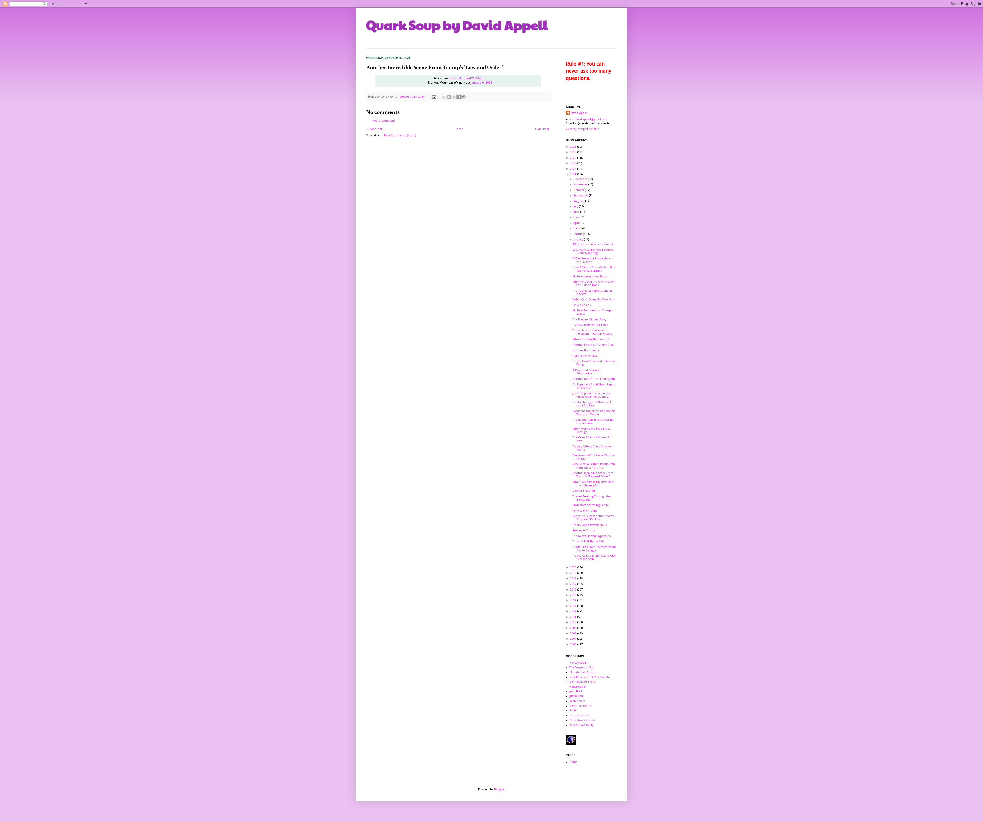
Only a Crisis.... (582, 305)
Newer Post (374, 129)
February (579, 234)
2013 (573, 606)
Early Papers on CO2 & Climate (589, 677)
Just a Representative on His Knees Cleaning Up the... (591, 395)
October (579, 190)
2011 (573, 617)
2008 (573, 633)
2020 (573, 567)
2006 (573, 644)
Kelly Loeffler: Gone (585, 510)
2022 (573, 169)
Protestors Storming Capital (591, 505)
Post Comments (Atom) (400, 135)
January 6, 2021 (482, 83)
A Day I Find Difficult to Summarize (587, 371)
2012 (573, 611)
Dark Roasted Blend (582, 681)
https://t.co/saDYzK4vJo (466, 78)
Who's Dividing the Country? (591, 339)
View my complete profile (582, 129)
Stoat (572, 710)
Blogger (499, 789)
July (576, 206)
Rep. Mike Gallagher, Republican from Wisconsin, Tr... (594, 465)
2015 (573, 595)
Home (459, 129)
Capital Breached (584, 490)
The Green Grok (579, 715)
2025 (573, 152)
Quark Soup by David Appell (457, 25)
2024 (573, 158)
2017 (573, 584)
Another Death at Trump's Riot (593, 344)
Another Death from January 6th (594, 379)
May (576, 217)
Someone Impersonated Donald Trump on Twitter (594, 412)
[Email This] (444, 96)
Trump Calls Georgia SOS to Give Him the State (594, 557)
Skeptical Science (580, 706)
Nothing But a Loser (586, 350)
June (576, 212)
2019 (573, 573)
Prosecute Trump (584, 530)
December (580, 179)
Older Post (542, 129)
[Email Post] (433, 96)
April (576, 223)
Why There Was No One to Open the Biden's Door (594, 283)
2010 (573, 622)
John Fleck (575, 691)
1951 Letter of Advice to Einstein (594, 244)
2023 (573, 163)
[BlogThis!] (449, 96)
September (581, 195)
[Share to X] (454, 96)
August (578, 201)
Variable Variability (581, 725)
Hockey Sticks (578, 663)
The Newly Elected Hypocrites (592, 536)
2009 (573, 628)
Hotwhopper (577, 686)
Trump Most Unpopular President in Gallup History (592, 332)
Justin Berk (576, 696)
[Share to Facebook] (459, 96)
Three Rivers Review (582, 720)
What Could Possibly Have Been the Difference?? (594, 483)
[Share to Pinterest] (463, 96)
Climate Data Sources (583, 672)
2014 (573, 600)
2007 (573, 638)
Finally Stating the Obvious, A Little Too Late (592, 404)
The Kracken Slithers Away (589, 319)
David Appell (579, 113)
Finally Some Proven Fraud (590, 525)
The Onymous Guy (581, 667)
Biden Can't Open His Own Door (594, 299)
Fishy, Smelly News (585, 355)
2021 (573, 174)
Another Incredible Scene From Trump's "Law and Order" (593, 474)
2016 (573, 589)
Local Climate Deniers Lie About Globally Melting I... (594, 251)
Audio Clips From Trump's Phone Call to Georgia (594, 548)
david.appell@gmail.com (591, 119)
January (578, 239)
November (580, 184)
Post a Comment (383, 120)
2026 (573, 147)
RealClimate (577, 701)
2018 (573, 578)
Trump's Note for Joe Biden (590, 324)
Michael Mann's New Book (590, 276)
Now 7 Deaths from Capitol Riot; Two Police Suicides (594, 269)
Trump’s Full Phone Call (588, 541)
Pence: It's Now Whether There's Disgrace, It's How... (593, 517)
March (577, 228)
